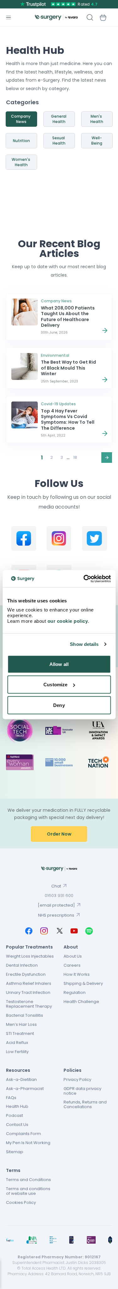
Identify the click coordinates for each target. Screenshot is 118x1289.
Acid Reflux (17, 1043)
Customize (55, 684)
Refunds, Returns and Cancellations (85, 1104)
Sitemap (14, 1152)
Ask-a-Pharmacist (25, 1089)
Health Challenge (81, 1002)
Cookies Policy (21, 1202)
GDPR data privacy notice (82, 1091)
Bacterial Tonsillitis (24, 1015)
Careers (72, 965)
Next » (106, 457)
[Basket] (103, 17)
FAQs (11, 1098)
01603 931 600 (59, 895)
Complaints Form (23, 1134)
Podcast (14, 1115)
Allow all (59, 664)
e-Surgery (56, 17)
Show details (84, 644)
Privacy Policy (77, 1079)
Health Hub (17, 1106)
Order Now (59, 834)
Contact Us (17, 1125)
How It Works (77, 974)
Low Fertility (17, 1052)
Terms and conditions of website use (28, 1191)
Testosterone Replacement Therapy (29, 1004)
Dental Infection (22, 965)
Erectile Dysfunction (26, 974)
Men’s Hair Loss (21, 1024)
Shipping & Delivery (83, 983)
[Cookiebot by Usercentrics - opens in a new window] (84, 579)
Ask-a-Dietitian (21, 1079)
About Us (73, 956)
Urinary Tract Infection (28, 992)
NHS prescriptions (56, 915)
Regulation (75, 992)
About (71, 947)
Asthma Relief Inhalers (28, 983)
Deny (59, 705)
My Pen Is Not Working (28, 1143)
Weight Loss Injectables (30, 956)
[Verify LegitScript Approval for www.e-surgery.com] (110, 1240)
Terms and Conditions (28, 1180)
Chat (56, 886)
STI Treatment (20, 1033)
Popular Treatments (29, 947)
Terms (13, 1170)
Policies (72, 1070)
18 (75, 457)
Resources (18, 1070)
